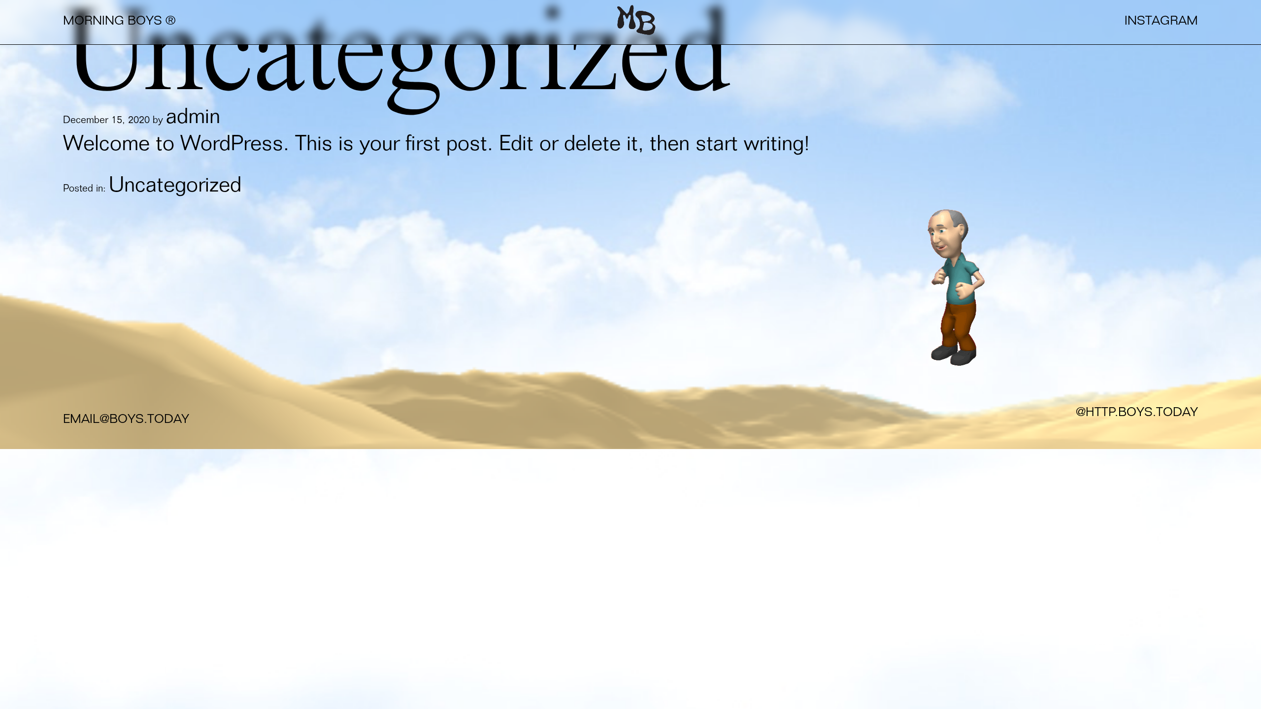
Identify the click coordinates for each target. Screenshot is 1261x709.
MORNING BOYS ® (119, 22)
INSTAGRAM (1161, 22)
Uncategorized (175, 186)
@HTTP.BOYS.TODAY (1137, 413)
